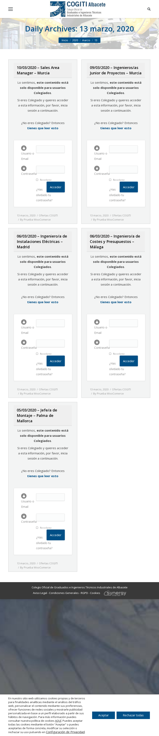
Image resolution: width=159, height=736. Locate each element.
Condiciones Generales (64, 593)
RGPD (84, 593)
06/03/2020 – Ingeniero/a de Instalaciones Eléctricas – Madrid (42, 241)
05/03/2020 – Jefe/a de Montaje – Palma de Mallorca (37, 415)
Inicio (65, 40)
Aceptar (103, 715)
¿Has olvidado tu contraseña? (44, 194)
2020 (75, 40)
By (35, 219)
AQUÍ (58, 721)
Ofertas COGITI (48, 215)
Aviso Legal (40, 593)
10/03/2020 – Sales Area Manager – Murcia (38, 70)
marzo (86, 40)
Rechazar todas (133, 715)
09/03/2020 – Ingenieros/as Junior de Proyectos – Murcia (116, 70)
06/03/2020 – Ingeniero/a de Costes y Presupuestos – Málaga (115, 241)
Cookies (95, 593)
